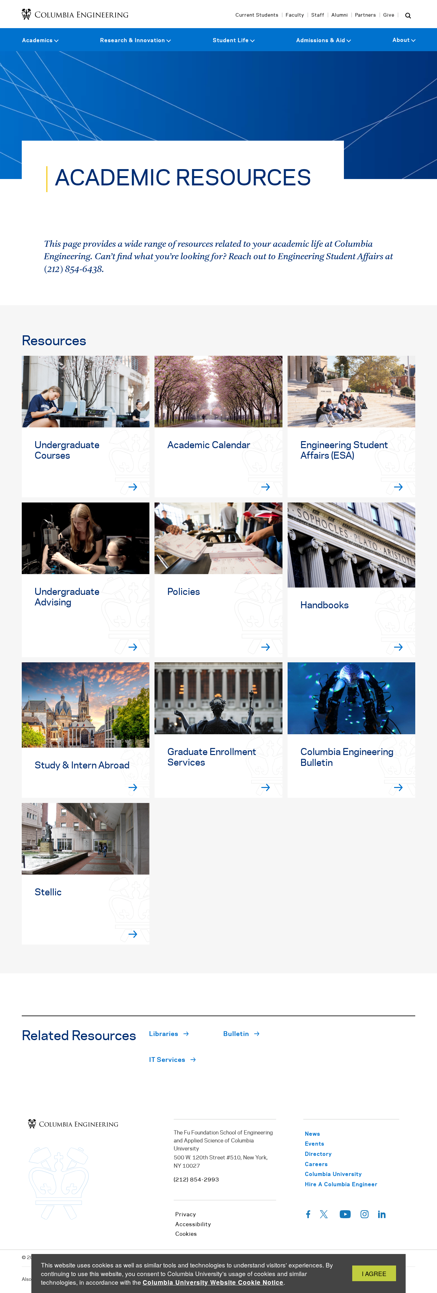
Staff (317, 15)
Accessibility (193, 1224)
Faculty (295, 15)
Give (388, 15)
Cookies (186, 1234)
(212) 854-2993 (196, 1179)
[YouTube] (345, 1216)
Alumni (339, 15)
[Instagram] (365, 1216)
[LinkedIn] (382, 1216)
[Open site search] (408, 15)
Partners (365, 15)
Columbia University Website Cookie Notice (213, 1282)
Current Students (257, 15)
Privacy (185, 1214)
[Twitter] (325, 1216)
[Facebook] (308, 1216)
